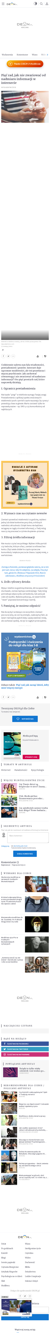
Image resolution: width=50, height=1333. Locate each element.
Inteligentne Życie (8, 87)
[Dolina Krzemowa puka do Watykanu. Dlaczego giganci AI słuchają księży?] (9, 1156)
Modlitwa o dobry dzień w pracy (32, 1116)
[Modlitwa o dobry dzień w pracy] (9, 1120)
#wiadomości (20, 769)
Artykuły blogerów (9, 1272)
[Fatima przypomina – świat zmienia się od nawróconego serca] (9, 1167)
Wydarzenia (7, 55)
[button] (35, 4)
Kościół (22, 1096)
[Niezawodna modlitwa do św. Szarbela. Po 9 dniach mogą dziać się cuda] (37, 924)
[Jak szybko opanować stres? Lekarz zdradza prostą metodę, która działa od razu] (9, 1132)
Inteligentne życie (33, 1248)
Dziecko (22, 789)
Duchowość (30, 1262)
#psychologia (37, 769)
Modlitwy (5, 1285)
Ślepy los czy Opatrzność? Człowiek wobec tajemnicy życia (34, 1105)
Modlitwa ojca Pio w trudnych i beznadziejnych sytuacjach (9, 940)
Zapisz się (25, 1317)
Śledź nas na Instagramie (18, 1054)
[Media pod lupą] (12, 745)
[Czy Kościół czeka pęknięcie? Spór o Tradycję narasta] (9, 1096)
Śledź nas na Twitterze (17, 1049)
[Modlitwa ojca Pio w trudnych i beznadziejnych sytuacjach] (37, 944)
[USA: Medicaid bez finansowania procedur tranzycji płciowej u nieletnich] (9, 800)
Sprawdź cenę (31, 757)
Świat (3, 1244)
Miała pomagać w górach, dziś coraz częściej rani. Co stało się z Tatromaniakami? (33, 1177)
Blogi (3, 1258)
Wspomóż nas (27, 719)
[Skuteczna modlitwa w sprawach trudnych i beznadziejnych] (37, 884)
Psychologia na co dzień (28, 1132)
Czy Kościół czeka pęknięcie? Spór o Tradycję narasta (33, 1093)
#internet (6, 769)
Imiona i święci (31, 1281)
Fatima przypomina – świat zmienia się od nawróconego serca (33, 1164)
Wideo (44, 55)
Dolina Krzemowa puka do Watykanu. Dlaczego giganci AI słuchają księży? (32, 1153)
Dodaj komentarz (25, 854)
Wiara (34, 55)
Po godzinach (24, 1179)
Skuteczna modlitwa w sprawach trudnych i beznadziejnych (10, 879)
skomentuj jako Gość (20, 846)
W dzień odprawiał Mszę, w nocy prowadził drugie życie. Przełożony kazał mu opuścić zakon (11, 900)
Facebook (20, 1296)
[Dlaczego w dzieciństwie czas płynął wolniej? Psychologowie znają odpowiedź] (9, 1144)
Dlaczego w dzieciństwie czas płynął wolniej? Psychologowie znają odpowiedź (32, 1142)
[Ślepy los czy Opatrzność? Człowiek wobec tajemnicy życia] (9, 1108)
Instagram (30, 1296)
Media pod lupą (30, 736)
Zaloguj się (5, 846)
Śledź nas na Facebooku (18, 1044)
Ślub (3, 1281)
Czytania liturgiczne (10, 1267)
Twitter (25, 1296)
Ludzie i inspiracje (33, 1276)
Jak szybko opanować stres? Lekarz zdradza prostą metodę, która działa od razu (32, 1130)
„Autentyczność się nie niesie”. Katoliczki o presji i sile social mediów (12, 960)
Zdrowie (22, 813)
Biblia (27, 1267)
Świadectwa (30, 1272)
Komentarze (22, 55)
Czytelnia (29, 1253)
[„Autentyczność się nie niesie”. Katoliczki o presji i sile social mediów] (37, 965)
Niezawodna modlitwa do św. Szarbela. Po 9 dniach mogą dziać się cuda (12, 919)
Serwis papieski (8, 1262)
